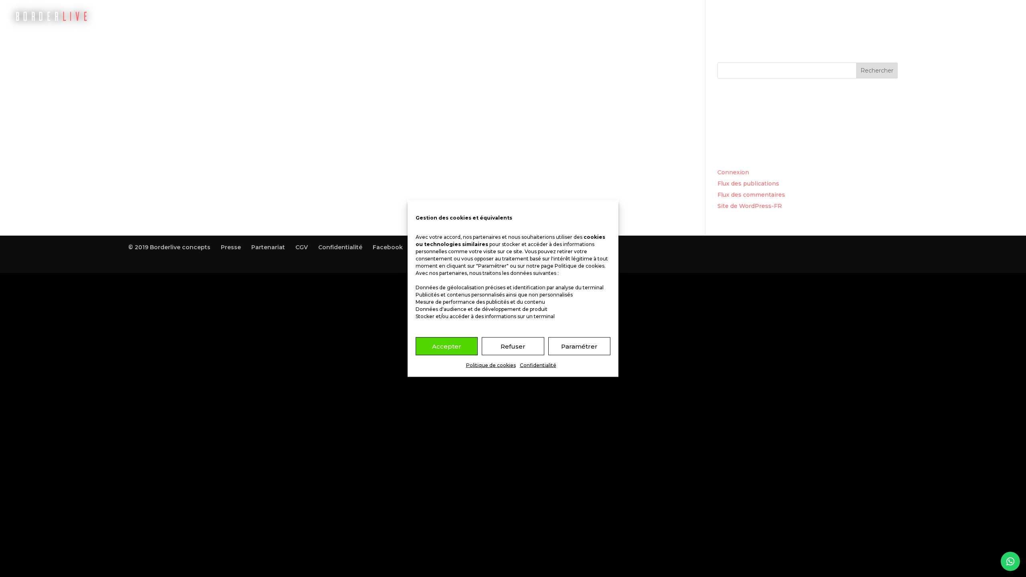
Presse (231, 247)
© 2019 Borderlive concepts (169, 247)
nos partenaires (482, 237)
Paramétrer (579, 346)
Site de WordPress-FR (749, 206)
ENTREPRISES (924, 16)
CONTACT (971, 16)
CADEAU (880, 16)
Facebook (388, 247)
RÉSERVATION (765, 16)
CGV (301, 247)
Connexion (733, 172)
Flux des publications (748, 183)
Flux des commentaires (751, 194)
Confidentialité (538, 365)
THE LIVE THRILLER (827, 16)
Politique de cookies (579, 266)
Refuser (513, 346)
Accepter (446, 346)
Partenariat (268, 247)
